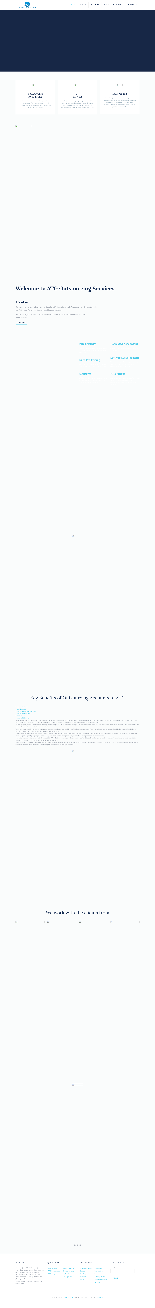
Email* (112, 1268)
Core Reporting (99, 1277)
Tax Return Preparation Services (98, 1271)
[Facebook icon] (75, 1300)
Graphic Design (53, 1268)
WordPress (99, 1297)
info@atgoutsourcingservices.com (120, 312)
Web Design (52, 1274)
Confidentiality (20, 716)
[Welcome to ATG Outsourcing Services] (27, 5)
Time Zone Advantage (23, 713)
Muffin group (69, 1297)
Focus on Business (22, 707)
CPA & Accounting (86, 1268)
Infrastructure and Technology (26, 711)
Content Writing (68, 1271)
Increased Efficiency (22, 718)
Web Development (54, 1271)
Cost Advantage (21, 709)
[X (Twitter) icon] (77, 1300)
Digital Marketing (69, 1268)
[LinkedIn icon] (80, 1300)
